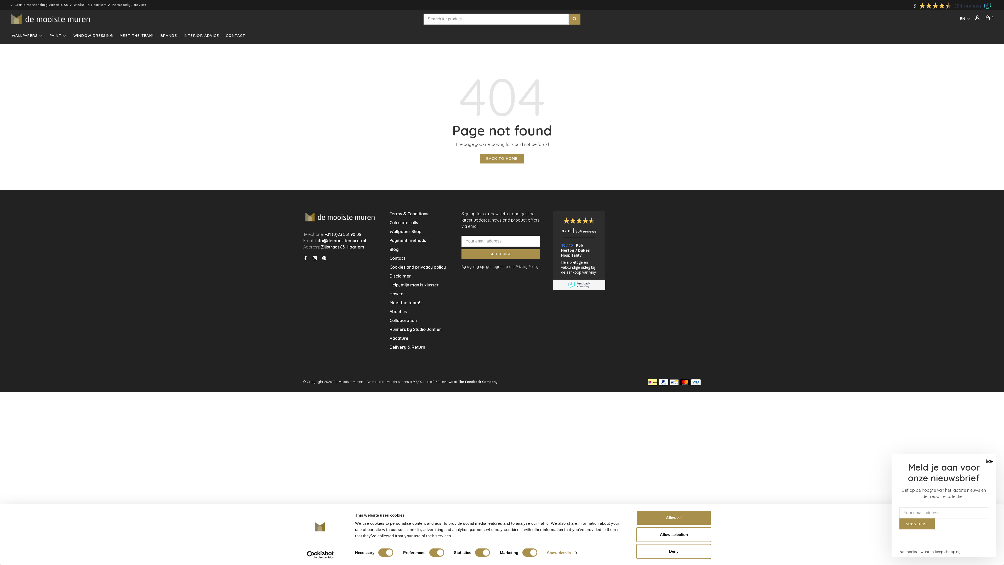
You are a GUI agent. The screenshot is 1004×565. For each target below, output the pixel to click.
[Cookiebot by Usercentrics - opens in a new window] (320, 555)
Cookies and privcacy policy (418, 267)
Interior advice (201, 35)
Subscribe (501, 254)
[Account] (978, 18)
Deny (673, 551)
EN (963, 18)
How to (396, 293)
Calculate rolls (404, 222)
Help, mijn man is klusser (414, 284)
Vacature (399, 338)
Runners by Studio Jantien (416, 329)
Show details (559, 552)
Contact (236, 35)
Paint (55, 35)
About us (398, 311)
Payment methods (408, 240)
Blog (394, 249)
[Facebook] (305, 258)
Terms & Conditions (409, 213)
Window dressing (93, 35)
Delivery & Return (407, 347)
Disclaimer (400, 276)
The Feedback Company (478, 382)
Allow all (674, 518)
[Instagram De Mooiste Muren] (315, 258)
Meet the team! (137, 35)
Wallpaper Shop (405, 231)
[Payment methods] (652, 383)
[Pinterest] (324, 258)
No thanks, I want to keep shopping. (930, 551)
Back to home (502, 158)
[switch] (436, 552)
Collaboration (403, 320)
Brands (169, 35)
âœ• (989, 461)
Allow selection (674, 534)
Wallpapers (25, 35)
